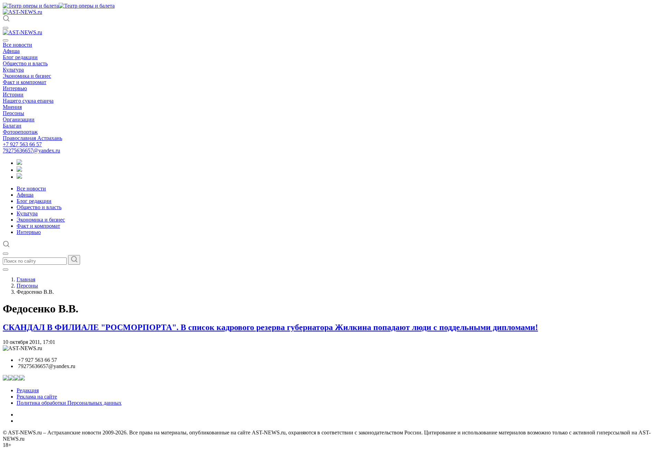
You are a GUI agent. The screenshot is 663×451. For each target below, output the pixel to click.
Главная (26, 279)
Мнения (12, 107)
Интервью (15, 88)
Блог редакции (20, 57)
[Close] (5, 40)
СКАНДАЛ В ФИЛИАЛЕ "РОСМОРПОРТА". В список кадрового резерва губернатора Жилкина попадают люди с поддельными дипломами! (270, 327)
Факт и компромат (24, 82)
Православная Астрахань (32, 138)
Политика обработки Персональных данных (69, 403)
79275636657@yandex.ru (31, 150)
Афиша (11, 51)
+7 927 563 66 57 (22, 144)
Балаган (12, 126)
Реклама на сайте (37, 397)
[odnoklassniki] (19, 170)
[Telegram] (19, 163)
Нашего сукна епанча (28, 101)
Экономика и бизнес (27, 76)
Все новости (17, 45)
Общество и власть (25, 63)
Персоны (13, 113)
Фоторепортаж (20, 132)
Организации (19, 119)
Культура (13, 70)
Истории (13, 94)
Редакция (28, 390)
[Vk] (19, 177)
